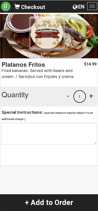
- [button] (68, 95)
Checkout (32, 7)
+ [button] (91, 95)
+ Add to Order (49, 202)
